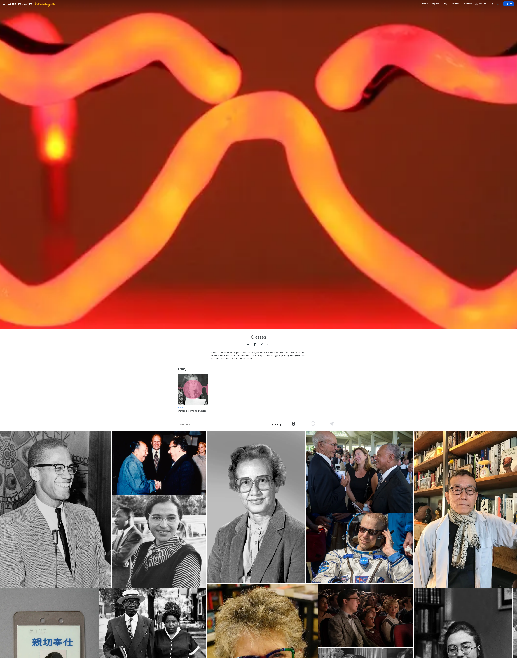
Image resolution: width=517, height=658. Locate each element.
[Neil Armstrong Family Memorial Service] (359, 472)
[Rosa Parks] (159, 541)
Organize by (275, 424)
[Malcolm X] (55, 509)
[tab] (294, 424)
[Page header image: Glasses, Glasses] (258, 164)
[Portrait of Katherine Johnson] (256, 507)
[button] (4, 4)
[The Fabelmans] (365, 615)
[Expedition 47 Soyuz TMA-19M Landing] (359, 548)
